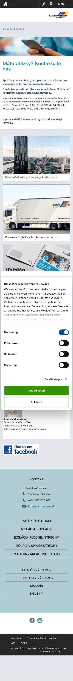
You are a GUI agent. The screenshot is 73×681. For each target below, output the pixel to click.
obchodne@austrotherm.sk (39, 506)
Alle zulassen (36, 390)
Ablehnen (37, 402)
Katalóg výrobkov (36, 570)
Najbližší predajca (51, 4)
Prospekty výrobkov (37, 578)
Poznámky (43, 3)
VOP (13, 643)
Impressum (16, 638)
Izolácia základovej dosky (36, 554)
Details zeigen (53, 379)
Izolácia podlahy (36, 529)
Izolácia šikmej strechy (36, 545)
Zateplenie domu (36, 521)
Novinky (36, 594)
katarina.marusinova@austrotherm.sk (25, 428)
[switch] (64, 343)
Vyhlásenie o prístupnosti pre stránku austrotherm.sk (38, 648)
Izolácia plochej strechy (36, 537)
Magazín (36, 586)
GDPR (24, 643)
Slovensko (8, 29)
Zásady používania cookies (42, 638)
